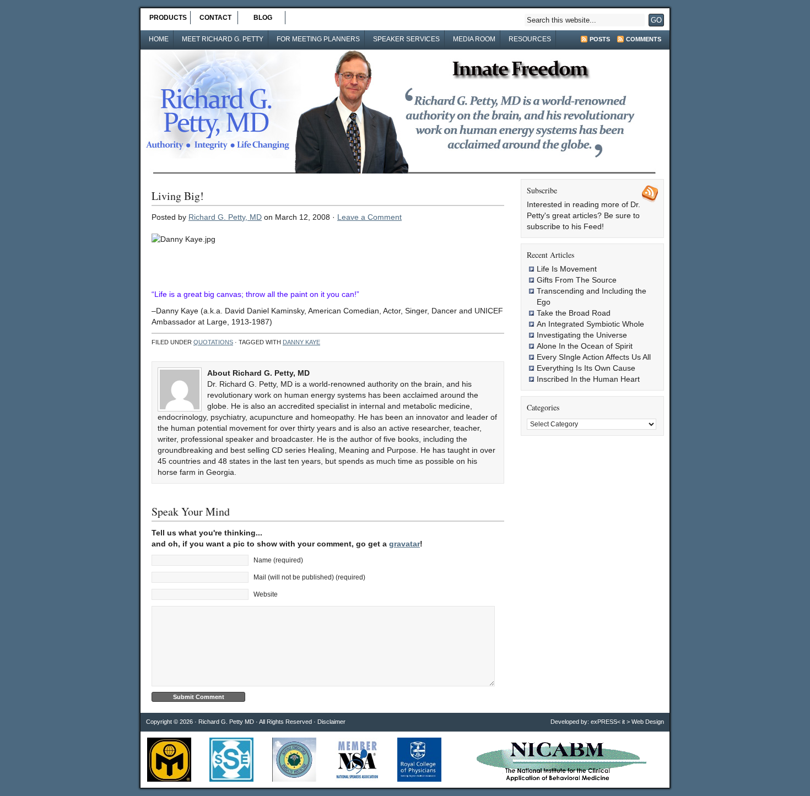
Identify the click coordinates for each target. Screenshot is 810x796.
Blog (262, 17)
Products (168, 17)
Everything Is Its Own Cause (586, 368)
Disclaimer (331, 721)
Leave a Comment (369, 217)
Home (159, 39)
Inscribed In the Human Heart (588, 379)
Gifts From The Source (577, 279)
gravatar (404, 543)
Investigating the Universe (582, 335)
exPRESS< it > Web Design (627, 721)
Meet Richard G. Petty (222, 39)
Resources (530, 39)
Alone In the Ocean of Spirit (585, 346)
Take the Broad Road (574, 312)
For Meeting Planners (318, 39)
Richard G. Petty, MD (225, 217)
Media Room (474, 39)
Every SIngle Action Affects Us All (594, 357)
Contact (215, 17)
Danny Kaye (301, 342)
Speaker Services (406, 39)
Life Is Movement (567, 268)
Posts (600, 39)
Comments (643, 39)
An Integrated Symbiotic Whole (590, 324)
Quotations (213, 342)
